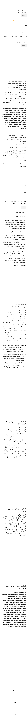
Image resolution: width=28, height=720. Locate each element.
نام (24, 185)
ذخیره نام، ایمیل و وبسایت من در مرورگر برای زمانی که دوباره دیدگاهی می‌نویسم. (15, 202)
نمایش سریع (24, 383)
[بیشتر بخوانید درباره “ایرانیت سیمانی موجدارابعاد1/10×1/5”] (24, 379)
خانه (24, 81)
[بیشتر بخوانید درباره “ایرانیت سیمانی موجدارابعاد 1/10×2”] (24, 544)
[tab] (19, 139)
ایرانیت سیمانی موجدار (16, 81)
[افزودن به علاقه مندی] (24, 375)
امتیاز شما (23, 160)
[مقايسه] (24, 301)
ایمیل (24, 192)
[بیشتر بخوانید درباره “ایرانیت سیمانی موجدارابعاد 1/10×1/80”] (24, 467)
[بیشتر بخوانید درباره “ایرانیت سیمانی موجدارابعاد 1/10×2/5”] (24, 635)
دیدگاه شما (22, 166)
